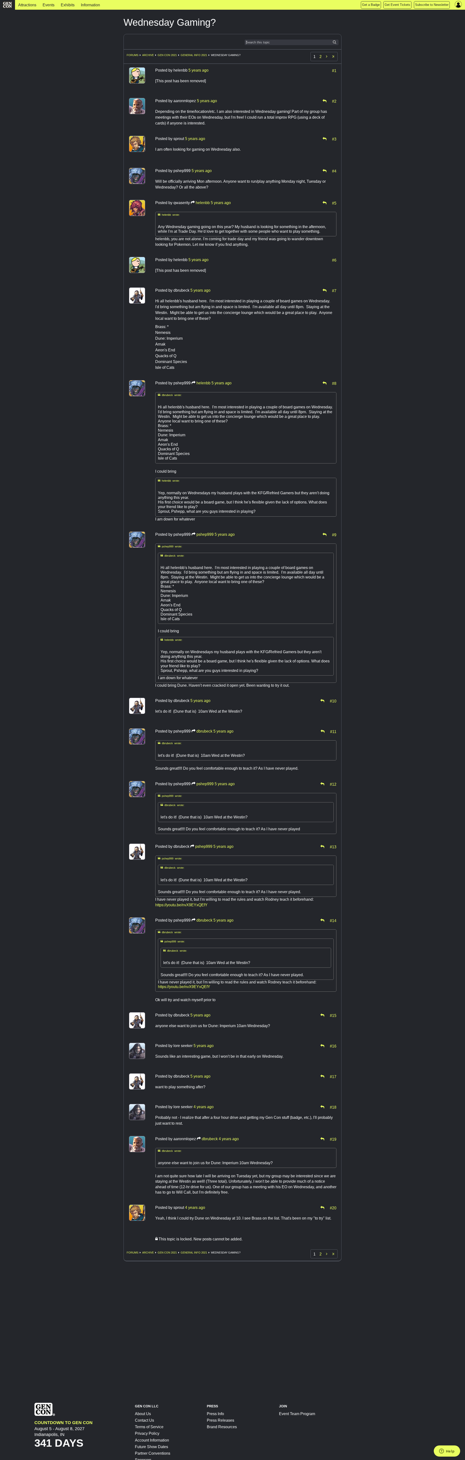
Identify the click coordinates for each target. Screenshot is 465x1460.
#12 (333, 784)
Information (90, 5)
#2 (334, 101)
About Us (143, 1414)
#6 (334, 260)
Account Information (152, 1440)
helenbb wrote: (169, 214)
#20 (333, 1208)
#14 (333, 920)
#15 (333, 1015)
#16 (333, 1046)
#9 (334, 534)
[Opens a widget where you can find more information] (447, 1451)
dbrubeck (204, 731)
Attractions (27, 5)
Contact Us (144, 1420)
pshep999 (205, 534)
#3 (334, 139)
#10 (333, 701)
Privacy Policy (147, 1433)
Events (48, 5)
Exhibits (68, 5)
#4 (334, 171)
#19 (333, 1139)
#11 (333, 731)
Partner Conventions (152, 1453)
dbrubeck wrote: (170, 395)
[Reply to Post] (324, 101)
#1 (334, 70)
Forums (132, 55)
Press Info (215, 1414)
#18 (333, 1107)
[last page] (333, 56)
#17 (333, 1076)
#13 (333, 847)
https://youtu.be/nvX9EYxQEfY (181, 905)
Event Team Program (297, 1414)
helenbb (203, 203)
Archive (148, 55)
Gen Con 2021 (167, 55)
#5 (334, 203)
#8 (334, 383)
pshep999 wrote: (170, 546)
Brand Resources (222, 1427)
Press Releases (220, 1420)
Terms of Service (149, 1427)
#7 (334, 290)
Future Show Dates (151, 1447)
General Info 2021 (194, 55)
